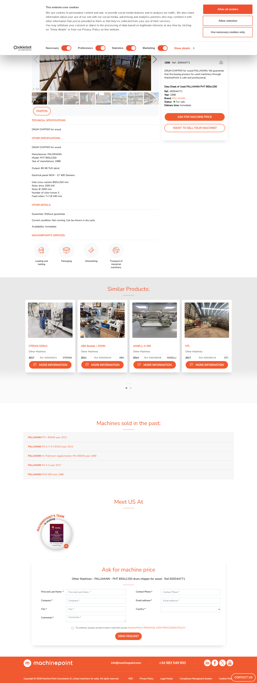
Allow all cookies (227, 9)
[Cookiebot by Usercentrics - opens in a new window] (22, 48)
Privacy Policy (147, 678)
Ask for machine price (195, 117)
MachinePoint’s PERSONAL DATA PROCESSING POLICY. (157, 627)
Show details (182, 48)
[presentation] (127, 383)
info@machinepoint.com (126, 663)
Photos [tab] (42, 111)
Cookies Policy (226, 678)
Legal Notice (166, 678)
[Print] (221, 62)
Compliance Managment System (196, 678)
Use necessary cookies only (228, 32)
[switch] (100, 48)
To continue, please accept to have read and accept (130, 627)
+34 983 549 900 (172, 663)
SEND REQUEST (128, 636)
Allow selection (228, 20)
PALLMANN (178, 98)
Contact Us (243, 677)
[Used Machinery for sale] (48, 663)
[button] (154, 59)
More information (53, 365)
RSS (130, 678)
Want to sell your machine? (195, 128)
